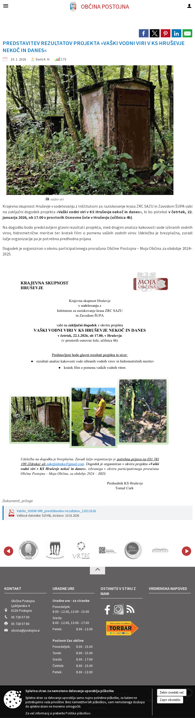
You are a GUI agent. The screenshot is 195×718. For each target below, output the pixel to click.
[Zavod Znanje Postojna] (107, 550)
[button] (8, 551)
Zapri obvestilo (170, 700)
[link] (144, 33)
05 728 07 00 (20, 617)
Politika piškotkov (78, 713)
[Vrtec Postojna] (81, 550)
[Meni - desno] (189, 6)
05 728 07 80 (20, 624)
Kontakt (12, 588)
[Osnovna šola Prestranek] (55, 550)
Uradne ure (63, 588)
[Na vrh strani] (97, 570)
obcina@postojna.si (25, 630)
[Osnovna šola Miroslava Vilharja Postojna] (28, 550)
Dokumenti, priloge (18, 500)
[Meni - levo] (6, 6)
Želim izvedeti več (172, 692)
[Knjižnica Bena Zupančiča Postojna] (160, 550)
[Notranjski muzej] (134, 550)
